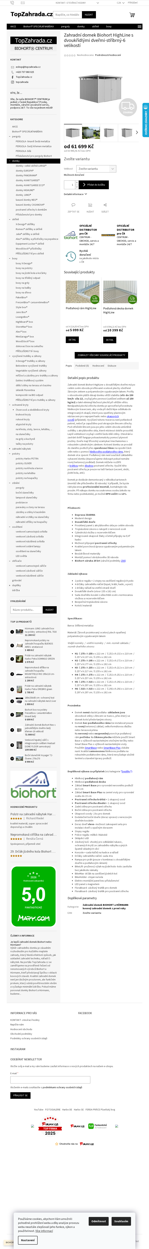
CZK (119, 3)
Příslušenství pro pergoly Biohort (34, 156)
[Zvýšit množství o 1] (77, 183)
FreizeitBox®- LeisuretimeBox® (32, 302)
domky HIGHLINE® (25, 190)
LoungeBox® (22, 317)
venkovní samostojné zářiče (31, 566)
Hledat (89, 15)
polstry (16, 454)
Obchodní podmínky (21, 1034)
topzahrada (22, 82)
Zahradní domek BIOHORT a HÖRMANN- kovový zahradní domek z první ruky (106, 906)
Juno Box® (21, 312)
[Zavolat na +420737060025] (15, 2)
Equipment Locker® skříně (30, 244)
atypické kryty (23, 424)
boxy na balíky (23, 288)
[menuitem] (13, 26)
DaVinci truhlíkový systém (29, 380)
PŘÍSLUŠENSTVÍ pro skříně (30, 253)
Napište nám (17, 1024)
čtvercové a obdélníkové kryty (32, 410)
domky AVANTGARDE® (28, 180)
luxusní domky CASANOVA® (30, 205)
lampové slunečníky (26, 497)
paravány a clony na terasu (30, 507)
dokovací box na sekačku (29, 346)
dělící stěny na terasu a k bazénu (33, 385)
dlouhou (89, 466)
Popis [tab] (69, 366)
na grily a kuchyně (25, 439)
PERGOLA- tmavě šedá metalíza (33, 141)
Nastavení (28, 1240)
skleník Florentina (25, 390)
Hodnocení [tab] (98, 366)
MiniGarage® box (25, 337)
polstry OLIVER (24, 463)
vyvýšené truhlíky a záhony (26, 356)
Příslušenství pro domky (29, 215)
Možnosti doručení (74, 175)
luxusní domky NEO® (26, 200)
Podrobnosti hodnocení (108, 55)
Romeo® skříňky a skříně (29, 229)
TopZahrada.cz (24, 77)
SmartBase (91, 748)
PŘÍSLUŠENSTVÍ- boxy (27, 351)
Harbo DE (67, 1110)
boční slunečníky (25, 493)
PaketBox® (21, 297)
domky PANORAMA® (26, 175)
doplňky (16, 585)
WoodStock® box (25, 341)
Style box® (21, 307)
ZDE (123, 561)
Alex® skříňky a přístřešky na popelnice (37, 239)
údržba (16, 590)
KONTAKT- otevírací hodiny (71, 3)
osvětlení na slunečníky (28, 551)
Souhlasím (121, 1221)
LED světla (21, 556)
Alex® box (21, 332)
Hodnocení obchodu (21, 1029)
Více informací (44, 1231)
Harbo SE (79, 1110)
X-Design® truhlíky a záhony (30, 361)
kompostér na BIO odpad (29, 395)
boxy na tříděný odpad (28, 278)
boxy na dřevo (23, 292)
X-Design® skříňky (25, 224)
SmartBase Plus (112, 748)
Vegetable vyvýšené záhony (31, 371)
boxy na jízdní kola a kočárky (31, 273)
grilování (16, 580)
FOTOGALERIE (53, 1110)
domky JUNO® (23, 195)
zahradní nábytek (21, 449)
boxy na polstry (24, 268)
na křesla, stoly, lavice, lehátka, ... (34, 429)
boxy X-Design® (24, 263)
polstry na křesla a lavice (29, 468)
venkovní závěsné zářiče (29, 571)
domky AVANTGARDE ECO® (30, 185)
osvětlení (17, 527)
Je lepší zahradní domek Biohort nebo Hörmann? (31, 943)
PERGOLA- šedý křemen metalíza (33, 146)
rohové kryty (23, 419)
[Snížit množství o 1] (77, 187)
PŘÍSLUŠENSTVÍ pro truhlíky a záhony (35, 400)
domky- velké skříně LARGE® (31, 166)
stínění (15, 483)
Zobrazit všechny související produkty (101, 355)
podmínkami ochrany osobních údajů (62, 1087)
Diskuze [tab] (112, 366)
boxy (14, 258)
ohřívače (17, 561)
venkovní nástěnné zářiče (30, 576)
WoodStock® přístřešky (29, 249)
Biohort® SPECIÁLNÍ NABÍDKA (27, 131)
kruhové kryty (23, 414)
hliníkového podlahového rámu (106, 452)
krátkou (74, 466)
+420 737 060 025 (25, 72)
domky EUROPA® (25, 171)
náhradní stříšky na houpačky (31, 522)
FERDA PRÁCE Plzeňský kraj (100, 1110)
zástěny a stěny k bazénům (30, 512)
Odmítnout (98, 1221)
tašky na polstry (24, 444)
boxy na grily (22, 283)
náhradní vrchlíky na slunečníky (32, 517)
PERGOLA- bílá (23, 151)
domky (16, 161)
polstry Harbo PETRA (27, 459)
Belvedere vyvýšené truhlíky (31, 366)
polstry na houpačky (27, 478)
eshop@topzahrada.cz (28, 67)
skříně (15, 219)
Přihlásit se (20, 1095)
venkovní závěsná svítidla (30, 536)
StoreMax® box (24, 327)
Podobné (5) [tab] (82, 366)
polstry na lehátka (25, 473)
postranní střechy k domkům (31, 210)
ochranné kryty (20, 405)
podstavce (22, 502)
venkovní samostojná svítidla (31, 532)
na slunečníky (23, 434)
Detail (72, 340)
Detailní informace (74, 194)
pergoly (16, 136)
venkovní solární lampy (28, 546)
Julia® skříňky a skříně (27, 234)
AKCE (15, 127)
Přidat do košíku (96, 185)
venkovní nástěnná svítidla (30, 541)
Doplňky (126, 771)
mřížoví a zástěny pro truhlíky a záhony (37, 375)
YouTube (38, 1110)
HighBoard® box (24, 322)
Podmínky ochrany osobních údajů (28, 1038)
